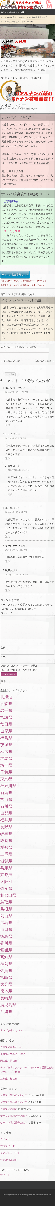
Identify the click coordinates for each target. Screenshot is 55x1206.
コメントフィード (10, 1153)
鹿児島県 (8, 1005)
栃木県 (6, 751)
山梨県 (6, 813)
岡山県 (6, 916)
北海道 (6, 697)
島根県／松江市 (8, 1078)
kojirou (34, 108)
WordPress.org (8, 1159)
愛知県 (6, 847)
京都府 (6, 874)
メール (4, 656)
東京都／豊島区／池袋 (12, 1054)
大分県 (6, 984)
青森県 (6, 703)
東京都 (6, 779)
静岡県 (6, 840)
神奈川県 (8, 786)
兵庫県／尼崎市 (8, 1109)
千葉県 (6, 772)
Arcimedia (47, 1195)
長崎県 (6, 998)
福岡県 (6, 963)
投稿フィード (7, 1146)
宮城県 (6, 717)
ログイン (5, 1139)
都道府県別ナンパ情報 (16, 17)
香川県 (6, 943)
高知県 (6, 957)
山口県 (6, 929)
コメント (6, 613)
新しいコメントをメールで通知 (20, 665)
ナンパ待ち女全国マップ (37, 17)
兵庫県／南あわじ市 (11, 1047)
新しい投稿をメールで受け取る (20, 670)
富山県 (6, 799)
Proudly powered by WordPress (15, 1195)
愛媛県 (6, 950)
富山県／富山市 (10, 361)
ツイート (5, 1175)
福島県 (6, 738)
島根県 (6, 909)
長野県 (6, 827)
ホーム (3, 17)
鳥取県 (6, 902)
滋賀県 (6, 861)
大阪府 (6, 881)
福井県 (6, 820)
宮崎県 (6, 977)
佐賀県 (6, 970)
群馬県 (6, 758)
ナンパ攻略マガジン (11, 1030)
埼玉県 (6, 765)
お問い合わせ (27, 22)
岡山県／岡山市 (8, 1060)
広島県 (6, 922)
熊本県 (6, 991)
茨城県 (6, 744)
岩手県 (6, 710)
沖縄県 (6, 1011)
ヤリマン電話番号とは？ (11, 22)
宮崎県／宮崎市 (45, 361)
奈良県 (6, 888)
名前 (3, 647)
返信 (7, 425)
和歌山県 (8, 895)
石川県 (6, 806)
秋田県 (6, 724)
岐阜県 (6, 833)
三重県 (6, 854)
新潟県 (6, 792)
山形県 (6, 731)
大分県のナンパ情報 (25, 347)
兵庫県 (6, 868)
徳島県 (6, 936)
